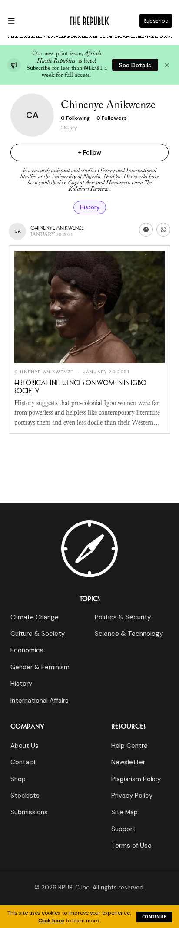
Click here (51, 920)
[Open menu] (11, 20)
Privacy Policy (131, 795)
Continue (154, 917)
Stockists (25, 795)
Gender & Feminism (40, 667)
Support (123, 829)
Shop (18, 779)
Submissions (29, 812)
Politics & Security (123, 617)
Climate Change (34, 617)
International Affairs (39, 700)
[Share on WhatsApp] (163, 230)
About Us (24, 745)
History (89, 207)
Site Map (124, 812)
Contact (23, 762)
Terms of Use (131, 845)
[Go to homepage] (89, 21)
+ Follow (89, 152)
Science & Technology (129, 633)
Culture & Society (37, 633)
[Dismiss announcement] (167, 65)
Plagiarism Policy (136, 779)
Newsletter (128, 762)
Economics (26, 650)
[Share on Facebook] (146, 230)
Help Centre (129, 745)
